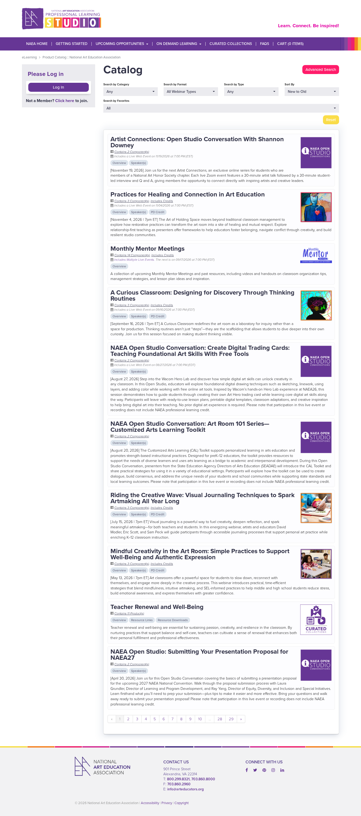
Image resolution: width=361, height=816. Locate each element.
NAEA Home (37, 44)
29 (231, 719)
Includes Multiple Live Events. (135, 259)
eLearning (29, 57)
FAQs (264, 44)
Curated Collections (231, 44)
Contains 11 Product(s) (129, 613)
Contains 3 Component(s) (131, 201)
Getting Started (71, 44)
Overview (119, 163)
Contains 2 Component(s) (131, 151)
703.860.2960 (179, 784)
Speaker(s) (138, 163)
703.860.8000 (203, 779)
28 (219, 719)
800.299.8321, (179, 779)
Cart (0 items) (290, 44)
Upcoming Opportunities (120, 44)
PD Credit (157, 212)
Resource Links (142, 620)
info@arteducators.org (185, 789)
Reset (331, 120)
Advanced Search (321, 69)
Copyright (181, 802)
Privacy (166, 802)
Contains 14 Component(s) (132, 255)
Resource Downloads (173, 620)
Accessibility (150, 802)
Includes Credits (162, 201)
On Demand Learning (176, 44)
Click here (64, 101)
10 (200, 719)
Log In (58, 87)
